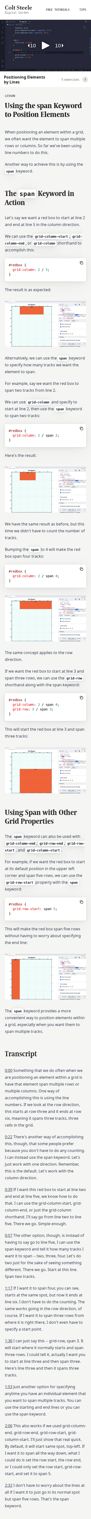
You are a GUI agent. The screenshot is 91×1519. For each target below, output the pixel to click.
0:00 (8, 1070)
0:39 (8, 1189)
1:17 (8, 1288)
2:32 (8, 1485)
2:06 (8, 1425)
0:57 (8, 1235)
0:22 (8, 1136)
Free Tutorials (58, 9)
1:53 (8, 1386)
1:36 (8, 1341)
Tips (82, 9)
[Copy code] (81, 263)
